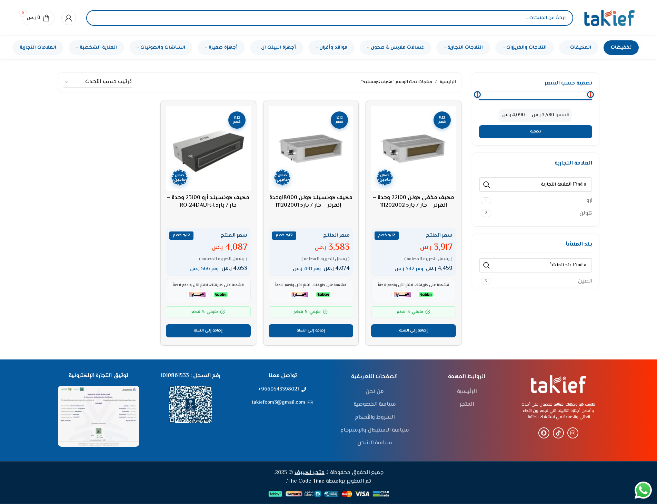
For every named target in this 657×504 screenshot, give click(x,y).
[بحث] (97, 18)
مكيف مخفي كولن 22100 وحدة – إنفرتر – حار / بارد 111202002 (413, 202)
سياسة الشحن (374, 443)
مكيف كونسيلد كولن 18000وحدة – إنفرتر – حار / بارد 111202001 (310, 202)
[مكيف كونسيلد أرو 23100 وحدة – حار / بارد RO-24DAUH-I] (208, 148)
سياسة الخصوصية (375, 404)
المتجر (467, 404)
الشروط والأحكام (375, 418)
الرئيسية (448, 82)
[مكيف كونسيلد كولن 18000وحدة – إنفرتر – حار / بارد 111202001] (311, 148)
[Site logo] (609, 18)
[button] (413, 330)
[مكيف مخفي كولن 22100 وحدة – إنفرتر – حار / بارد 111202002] (413, 148)
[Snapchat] (543, 432)
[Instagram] (572, 432)
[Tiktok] (558, 432)
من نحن (375, 392)
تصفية (535, 131)
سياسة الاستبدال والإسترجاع (374, 430)
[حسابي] (68, 18)
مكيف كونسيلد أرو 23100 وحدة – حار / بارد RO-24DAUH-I (208, 202)
